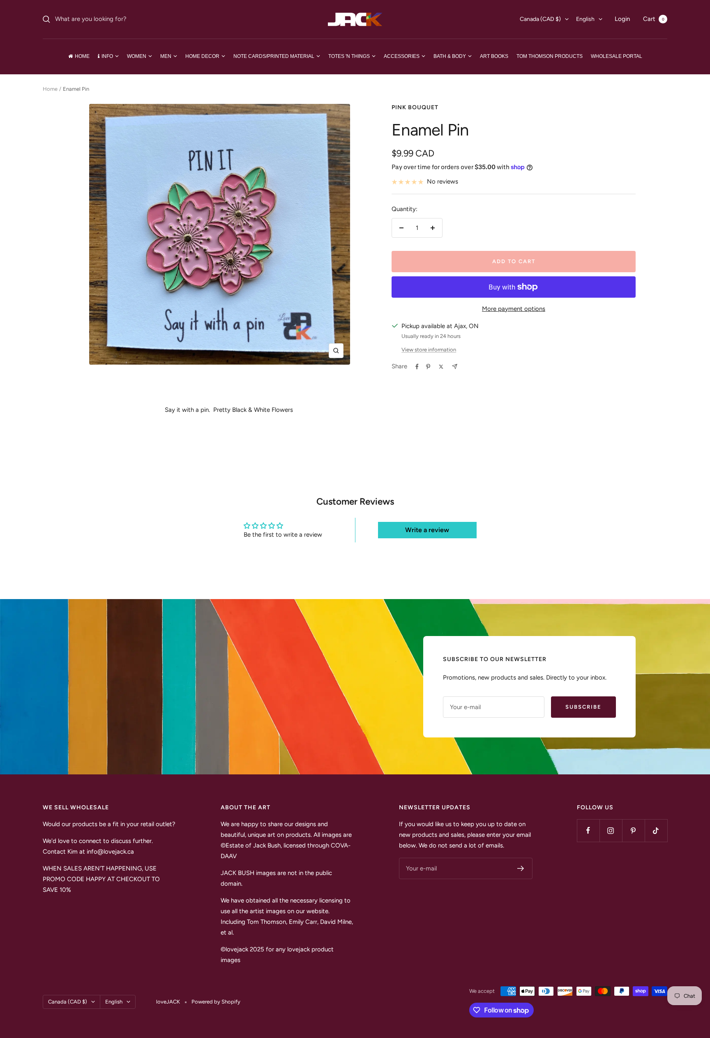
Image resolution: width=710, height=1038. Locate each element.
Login (622, 19)
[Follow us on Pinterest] (633, 830)
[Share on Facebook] (417, 367)
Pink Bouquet (415, 107)
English (585, 19)
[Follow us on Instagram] (610, 830)
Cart (653, 19)
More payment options (513, 308)
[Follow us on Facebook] (588, 830)
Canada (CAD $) (540, 19)
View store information (428, 350)
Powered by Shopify (215, 1002)
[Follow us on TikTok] (656, 830)
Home (50, 89)
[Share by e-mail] (454, 366)
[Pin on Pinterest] (428, 367)
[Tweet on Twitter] (441, 367)
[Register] (520, 868)
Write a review (427, 530)
